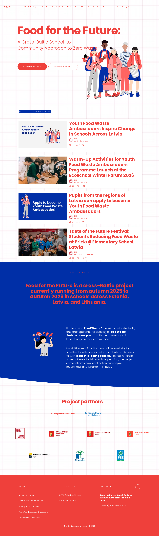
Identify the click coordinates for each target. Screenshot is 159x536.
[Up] (137, 486)
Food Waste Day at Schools (31, 501)
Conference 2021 (66, 500)
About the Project (26, 495)
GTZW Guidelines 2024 (69, 495)
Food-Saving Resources (29, 517)
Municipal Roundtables (29, 506)
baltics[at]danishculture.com (113, 505)
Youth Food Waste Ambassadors (33, 512)
